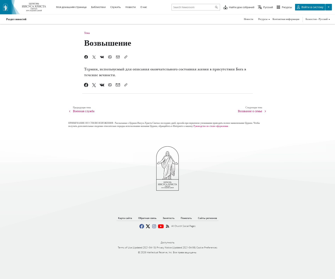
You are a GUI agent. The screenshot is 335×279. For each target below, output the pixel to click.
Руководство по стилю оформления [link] (210, 125)
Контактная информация (286, 19)
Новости (248, 19)
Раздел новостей (16, 19)
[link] (86, 85)
